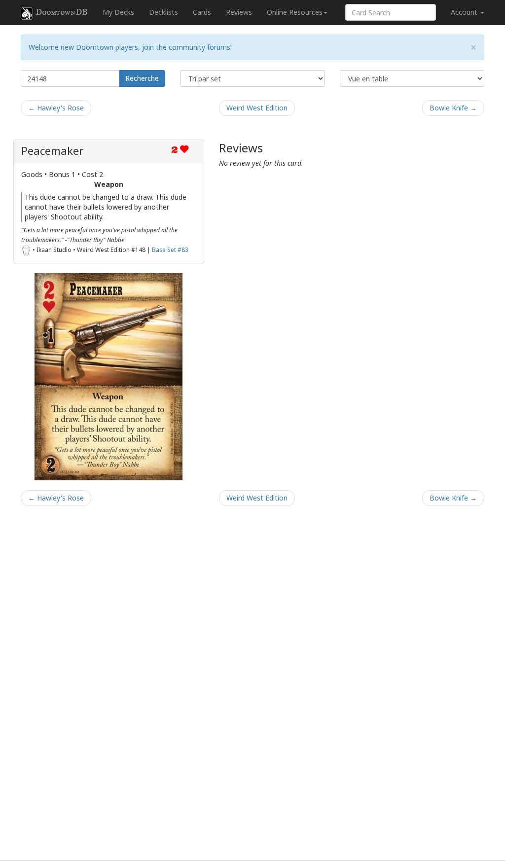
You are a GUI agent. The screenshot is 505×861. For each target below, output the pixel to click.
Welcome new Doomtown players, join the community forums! (130, 47)
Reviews (239, 12)
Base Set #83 (170, 249)
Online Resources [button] (295, 12)
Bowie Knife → (453, 107)
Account (465, 12)
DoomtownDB (62, 12)
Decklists (163, 12)
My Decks (118, 12)
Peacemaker (52, 151)
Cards (202, 12)
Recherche (142, 78)
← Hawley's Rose (56, 107)
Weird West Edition (257, 107)
